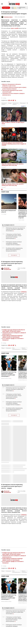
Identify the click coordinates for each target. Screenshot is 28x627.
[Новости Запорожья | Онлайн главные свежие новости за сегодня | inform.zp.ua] (14, 4)
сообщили (23, 291)
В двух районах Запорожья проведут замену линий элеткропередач (12, 336)
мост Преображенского (16, 348)
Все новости (14, 255)
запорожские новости (16, 103)
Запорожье (8, 348)
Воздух (9, 103)
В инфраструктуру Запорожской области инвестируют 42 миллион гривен (13, 330)
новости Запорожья (24, 348)
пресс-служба (15, 28)
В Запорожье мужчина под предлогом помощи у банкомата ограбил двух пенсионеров (8, 374)
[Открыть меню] (2, 4)
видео (3, 348)
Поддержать (6, 7)
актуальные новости (4, 103)
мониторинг (22, 103)
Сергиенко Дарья (8, 17)
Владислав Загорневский (7, 268)
